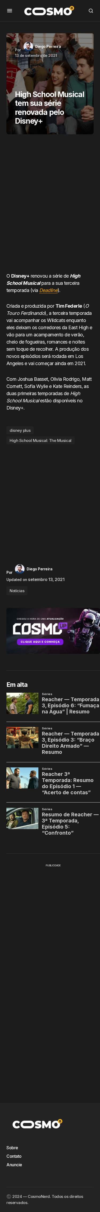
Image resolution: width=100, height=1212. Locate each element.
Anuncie (14, 1164)
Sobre (12, 1147)
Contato (14, 1156)
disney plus (20, 430)
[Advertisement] (50, 205)
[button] (9, 10)
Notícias (17, 590)
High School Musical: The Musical (40, 440)
